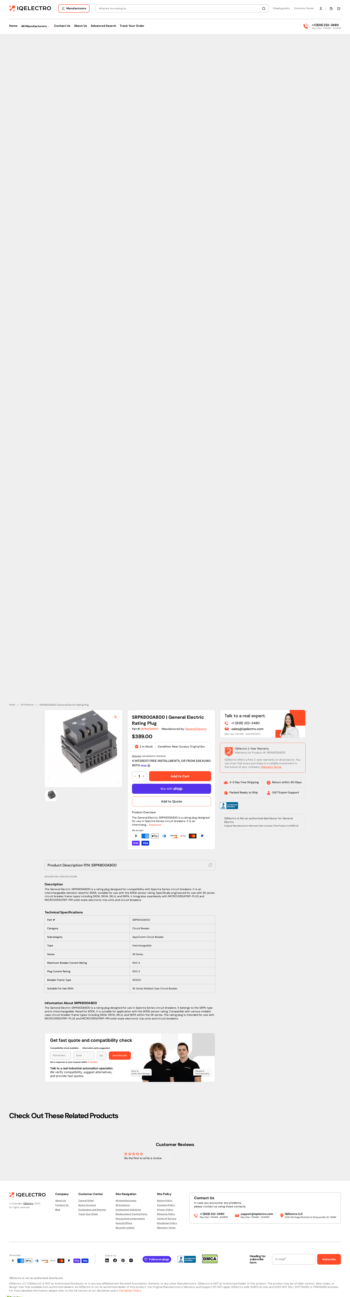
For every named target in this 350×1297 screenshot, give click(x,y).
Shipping (136, 741)
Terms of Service (166, 1218)
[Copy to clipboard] (210, 851)
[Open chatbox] (342, 1289)
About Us (60, 1200)
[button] (321, 9)
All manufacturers (126, 1200)
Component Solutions (128, 1209)
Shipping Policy (166, 1214)
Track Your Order (88, 1214)
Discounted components (130, 1218)
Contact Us (62, 1205)
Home (12, 690)
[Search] (264, 9)
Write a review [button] (206, 1147)
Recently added (125, 1227)
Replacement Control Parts (131, 1214)
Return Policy (164, 1200)
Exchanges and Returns (92, 1209)
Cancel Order (86, 1200)
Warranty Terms (271, 753)
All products (123, 1205)
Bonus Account (87, 1205)
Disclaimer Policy (167, 1223)
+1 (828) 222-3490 (325, 25)
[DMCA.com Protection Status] (209, 1262)
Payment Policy (166, 1205)
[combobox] (182, 8)
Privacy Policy (165, 1209)
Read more (155, 810)
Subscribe (329, 1259)
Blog (57, 1209)
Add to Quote (171, 787)
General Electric (196, 714)
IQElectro (28, 1203)
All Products (27, 690)
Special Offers (124, 1223)
